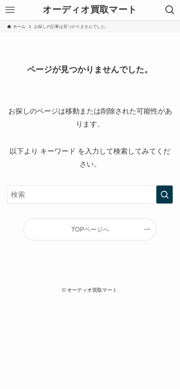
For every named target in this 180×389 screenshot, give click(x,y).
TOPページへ (90, 229)
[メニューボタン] (10, 10)
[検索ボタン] (170, 10)
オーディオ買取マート (90, 10)
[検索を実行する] (164, 194)
